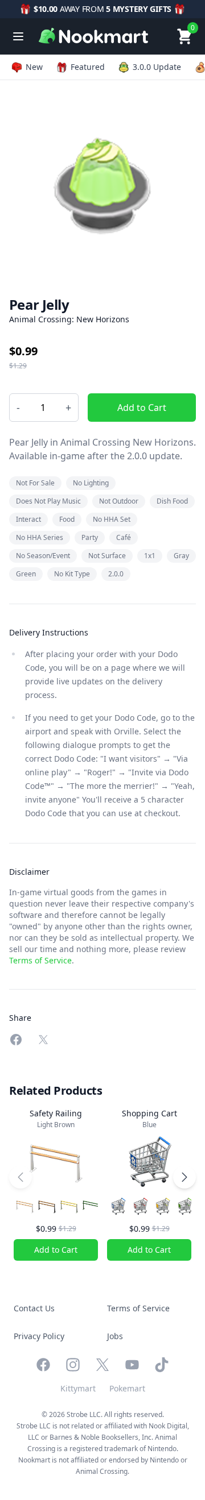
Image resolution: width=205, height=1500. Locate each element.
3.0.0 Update (157, 66)
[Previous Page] (20, 1177)
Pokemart (127, 1388)
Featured (88, 66)
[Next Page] (184, 1177)
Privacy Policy (39, 1336)
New (34, 66)
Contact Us (34, 1308)
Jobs (115, 1336)
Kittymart (78, 1388)
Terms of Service (40, 960)
